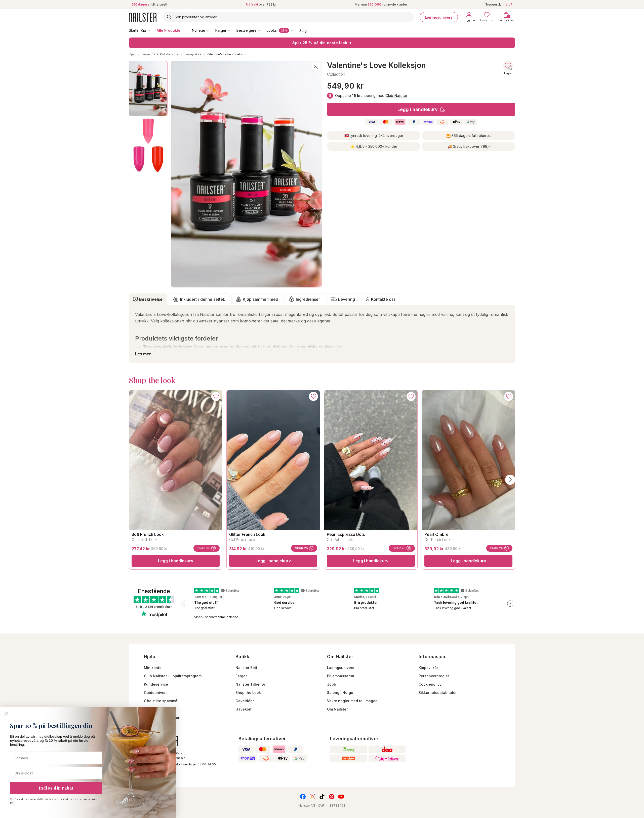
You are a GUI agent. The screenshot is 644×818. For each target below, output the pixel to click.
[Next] (510, 480)
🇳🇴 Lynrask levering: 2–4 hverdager (373, 135)
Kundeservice (156, 684)
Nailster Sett (246, 667)
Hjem (133, 54)
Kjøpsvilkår (428, 667)
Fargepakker (193, 54)
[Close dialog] (6, 713)
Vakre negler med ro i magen (352, 701)
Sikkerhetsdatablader (438, 692)
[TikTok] (322, 796)
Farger (220, 30)
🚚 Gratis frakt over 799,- (469, 146)
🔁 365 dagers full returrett (468, 135)
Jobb (331, 684)
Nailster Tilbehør (250, 684)
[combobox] (288, 17)
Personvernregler (434, 676)
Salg (303, 30)
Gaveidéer (244, 701)
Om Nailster (337, 709)
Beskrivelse (151, 299)
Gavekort (243, 709)
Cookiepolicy (430, 684)
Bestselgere (246, 30)
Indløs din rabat (56, 788)
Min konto (153, 667)
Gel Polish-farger (167, 54)
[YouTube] (341, 796)
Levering (346, 299)
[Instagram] (312, 796)
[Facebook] (303, 796)
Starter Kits (138, 30)
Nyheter (198, 30)
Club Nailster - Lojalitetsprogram (173, 676)
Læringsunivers (439, 17)
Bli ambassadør (340, 676)
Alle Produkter (169, 30)
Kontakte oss (383, 299)
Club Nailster (396, 95)
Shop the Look (248, 692)
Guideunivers (156, 692)
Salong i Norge (340, 692)
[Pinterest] (331, 796)
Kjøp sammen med (260, 299)
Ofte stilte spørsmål (161, 701)
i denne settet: (202, 299)
